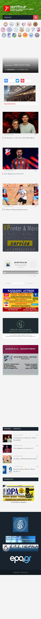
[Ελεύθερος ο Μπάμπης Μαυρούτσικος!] (20, 195)
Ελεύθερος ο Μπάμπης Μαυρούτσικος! (16, 209)
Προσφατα (7, 429)
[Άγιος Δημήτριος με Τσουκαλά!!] (20, 159)
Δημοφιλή (17, 429)
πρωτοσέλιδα (15, 502)
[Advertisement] (20, 402)
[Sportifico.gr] (20, 8)
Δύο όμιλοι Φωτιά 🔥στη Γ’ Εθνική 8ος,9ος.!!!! (24, 470)
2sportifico (11, 69)
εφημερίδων (23, 502)
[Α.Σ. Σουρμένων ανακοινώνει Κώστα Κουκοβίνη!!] (20, 123)
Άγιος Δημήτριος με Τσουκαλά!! (14, 174)
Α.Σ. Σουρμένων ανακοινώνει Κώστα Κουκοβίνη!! (19, 138)
